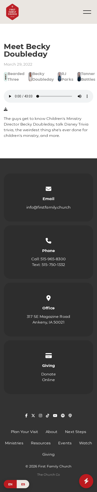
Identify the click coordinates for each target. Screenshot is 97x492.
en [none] (10, 484)
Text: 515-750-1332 (48, 264)
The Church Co (48, 474)
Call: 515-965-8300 (48, 259)
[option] (23, 484)
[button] (87, 12)
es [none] (23, 484)
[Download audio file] (6, 109)
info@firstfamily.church (48, 207)
